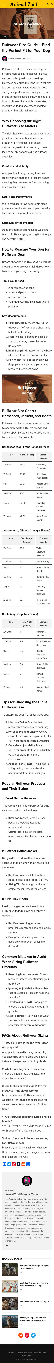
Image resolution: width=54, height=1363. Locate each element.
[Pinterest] (14, 1164)
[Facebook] (4, 1164)
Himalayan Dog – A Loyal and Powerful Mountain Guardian (10, 1321)
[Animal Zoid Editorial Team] (27, 1185)
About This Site (40, 1353)
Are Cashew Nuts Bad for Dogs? (10, 1303)
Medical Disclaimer (24, 1353)
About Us (11, 1353)
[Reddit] (23, 1164)
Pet (5, 37)
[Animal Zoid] (24, 4)
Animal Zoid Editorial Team (19, 59)
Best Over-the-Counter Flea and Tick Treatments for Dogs (10, 1286)
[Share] (28, 1164)
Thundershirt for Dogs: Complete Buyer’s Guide (10, 1269)
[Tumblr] (18, 1164)
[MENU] (3, 4)
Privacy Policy (27, 1356)
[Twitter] (9, 1164)
